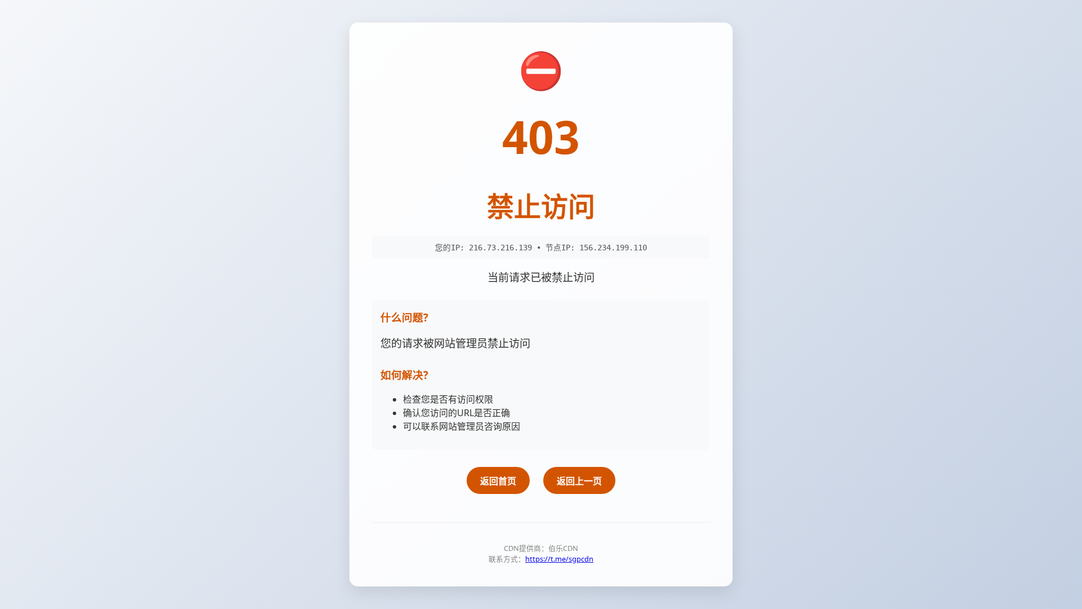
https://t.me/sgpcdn (559, 559)
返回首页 (498, 481)
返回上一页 (579, 481)
